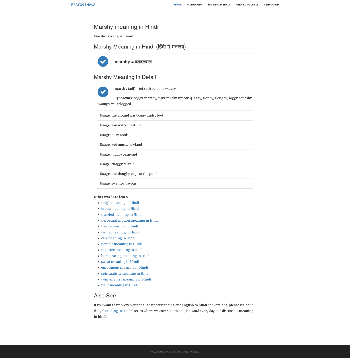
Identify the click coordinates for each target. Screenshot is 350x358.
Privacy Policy (191, 351)
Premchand (271, 4)
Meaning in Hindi (219, 4)
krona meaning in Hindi (120, 209)
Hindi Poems (195, 4)
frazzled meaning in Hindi (121, 215)
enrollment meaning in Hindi (124, 268)
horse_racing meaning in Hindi (125, 256)
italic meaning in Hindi (119, 285)
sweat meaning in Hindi (120, 262)
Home (177, 4)
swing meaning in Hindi (120, 232)
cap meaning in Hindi (118, 238)
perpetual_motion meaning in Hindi (130, 220)
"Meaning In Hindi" (117, 311)
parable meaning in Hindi (121, 244)
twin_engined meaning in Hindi (126, 279)
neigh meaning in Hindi (120, 203)
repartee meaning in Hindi (122, 250)
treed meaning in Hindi (119, 226)
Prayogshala (83, 4)
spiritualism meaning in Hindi (125, 274)
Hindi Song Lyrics (247, 4)
